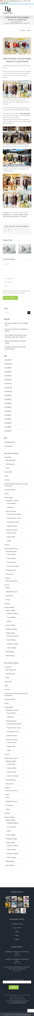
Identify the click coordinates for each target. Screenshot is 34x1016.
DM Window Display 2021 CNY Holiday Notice (17, 952)
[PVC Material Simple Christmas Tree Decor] (20, 899)
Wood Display (10, 655)
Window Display (9, 607)
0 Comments (22, 216)
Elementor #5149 (10, 489)
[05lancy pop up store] (17, 81)
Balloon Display (10, 610)
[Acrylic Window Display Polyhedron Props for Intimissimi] (11, 911)
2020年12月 (8, 364)
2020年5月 (8, 368)
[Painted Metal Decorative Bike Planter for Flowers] (20, 905)
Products (7, 578)
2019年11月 (8, 391)
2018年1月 (8, 431)
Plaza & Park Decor (12, 581)
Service (7, 585)
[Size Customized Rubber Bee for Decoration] (26, 905)
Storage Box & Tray (13, 522)
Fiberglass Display (11, 629)
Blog (6, 476)
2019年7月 (8, 399)
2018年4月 (8, 427)
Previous (22, 30)
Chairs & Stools (11, 533)
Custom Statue (11, 562)
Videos (8, 599)
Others (17, 939)
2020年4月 (8, 372)
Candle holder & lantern (14, 514)
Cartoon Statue (11, 558)
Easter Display (11, 640)
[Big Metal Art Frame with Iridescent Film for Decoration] (14, 905)
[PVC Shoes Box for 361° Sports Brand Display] (8, 905)
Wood (17, 935)
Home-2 (7, 544)
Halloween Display (12, 644)
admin (6, 212)
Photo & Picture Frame (14, 518)
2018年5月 (8, 423)
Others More (10, 574)
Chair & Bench (11, 503)
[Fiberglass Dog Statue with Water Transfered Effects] (14, 899)
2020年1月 (8, 383)
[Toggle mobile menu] (30, 7)
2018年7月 (8, 419)
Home (6, 493)
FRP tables (10, 507)
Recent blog (8, 446)
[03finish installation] (17, 150)
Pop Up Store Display (12, 216)
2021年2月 (8, 360)
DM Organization (11, 460)
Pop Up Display (19, 214)
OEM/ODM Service (11, 592)
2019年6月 (8, 403)
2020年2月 (8, 379)
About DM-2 (8, 472)
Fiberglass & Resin (17, 924)
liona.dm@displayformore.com (19, 1001)
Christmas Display (12, 636)
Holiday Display (10, 633)
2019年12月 (8, 387)
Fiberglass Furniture (12, 500)
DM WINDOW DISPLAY (19, 1003)
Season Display (11, 648)
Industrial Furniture (11, 530)
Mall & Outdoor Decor (11, 548)
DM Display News (10, 442)
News (7, 468)
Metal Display (10, 651)
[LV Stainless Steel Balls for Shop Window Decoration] (17, 911)
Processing (9, 595)
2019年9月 (8, 395)
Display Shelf (11, 537)
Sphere (9, 621)
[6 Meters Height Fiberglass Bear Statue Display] (8, 899)
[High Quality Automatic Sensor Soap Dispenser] (23, 911)
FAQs (7, 588)
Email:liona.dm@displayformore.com (13, 1)
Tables (9, 540)
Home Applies (9, 497)
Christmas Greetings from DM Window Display (17, 960)
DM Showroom (10, 464)
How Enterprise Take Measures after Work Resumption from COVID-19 (17, 968)
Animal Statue (11, 554)
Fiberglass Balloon (12, 613)
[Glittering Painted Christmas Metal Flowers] (26, 899)
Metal (17, 931)
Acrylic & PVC (17, 927)
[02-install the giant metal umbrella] (17, 127)
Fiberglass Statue (11, 551)
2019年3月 (8, 411)
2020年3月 (8, 375)
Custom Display (10, 625)
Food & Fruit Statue (13, 566)
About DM (8, 457)
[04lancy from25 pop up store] (17, 174)
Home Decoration (11, 511)
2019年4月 (8, 407)
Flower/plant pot (11, 570)
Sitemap (7, 603)
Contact (7, 480)
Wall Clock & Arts (12, 526)
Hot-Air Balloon (11, 617)
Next (28, 30)
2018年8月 (8, 415)
